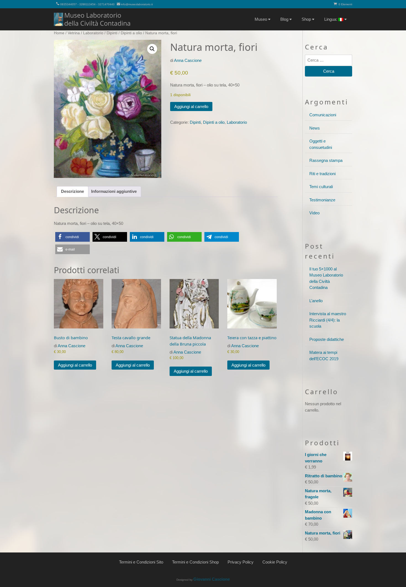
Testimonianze (322, 200)
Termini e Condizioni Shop (195, 562)
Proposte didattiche (326, 339)
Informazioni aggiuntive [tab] (114, 191)
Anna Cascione (188, 60)
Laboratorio (93, 33)
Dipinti (112, 33)
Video (314, 212)
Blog (284, 19)
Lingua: (331, 19)
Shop (306, 19)
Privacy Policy (241, 562)
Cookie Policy (274, 562)
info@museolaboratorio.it (137, 4)
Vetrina (74, 33)
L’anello (316, 300)
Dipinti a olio (131, 33)
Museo (261, 19)
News (314, 128)
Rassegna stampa (325, 160)
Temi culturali (321, 186)
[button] (152, 49)
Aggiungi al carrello (191, 106)
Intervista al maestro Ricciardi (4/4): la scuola (327, 319)
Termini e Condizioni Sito (141, 562)
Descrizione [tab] (72, 191)
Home (59, 33)
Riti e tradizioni (322, 173)
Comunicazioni (322, 114)
